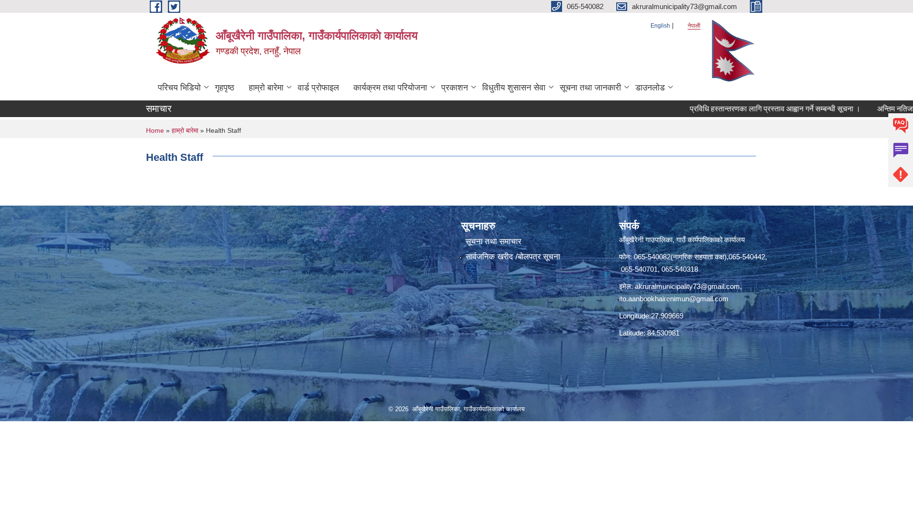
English (660, 25)
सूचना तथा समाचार (493, 241)
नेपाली (694, 25)
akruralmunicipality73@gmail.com (687, 286)
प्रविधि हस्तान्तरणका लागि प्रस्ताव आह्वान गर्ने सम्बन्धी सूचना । (757, 109)
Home (155, 130)
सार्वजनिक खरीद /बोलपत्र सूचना (513, 256)
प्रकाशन (454, 87)
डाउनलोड (650, 87)
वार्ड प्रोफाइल (318, 87)
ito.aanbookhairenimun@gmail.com (673, 299)
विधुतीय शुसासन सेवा (513, 87)
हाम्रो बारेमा (266, 87)
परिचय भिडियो (179, 87)
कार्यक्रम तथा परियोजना (390, 87)
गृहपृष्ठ (224, 87)
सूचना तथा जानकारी (590, 87)
